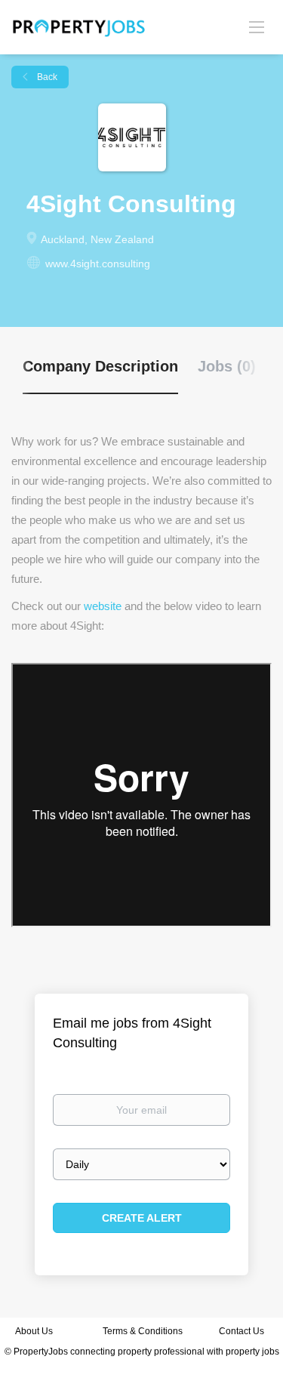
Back (46, 77)
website (103, 606)
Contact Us (242, 1331)
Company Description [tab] (100, 366)
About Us (34, 1331)
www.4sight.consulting (97, 263)
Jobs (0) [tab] (227, 366)
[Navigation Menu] (256, 26)
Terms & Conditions (143, 1331)
